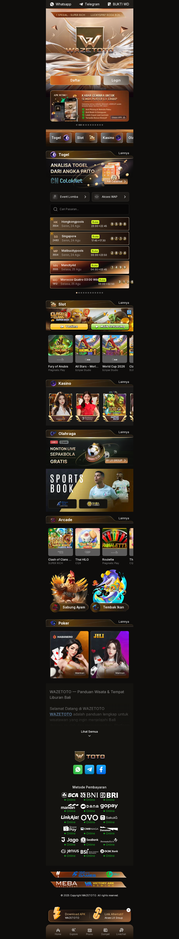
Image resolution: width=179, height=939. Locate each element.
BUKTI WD (121, 4)
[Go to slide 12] (102, 292)
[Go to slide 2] (79, 125)
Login (116, 80)
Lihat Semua (89, 731)
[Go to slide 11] (102, 125)
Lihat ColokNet (113, 181)
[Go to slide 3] (82, 125)
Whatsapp (63, 4)
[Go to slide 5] (88, 125)
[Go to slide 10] (100, 125)
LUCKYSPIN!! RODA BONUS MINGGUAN (102, 15)
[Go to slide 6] (90, 125)
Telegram (92, 4)
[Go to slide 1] (76, 125)
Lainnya (124, 153)
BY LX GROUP (114, 460)
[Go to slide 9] (97, 125)
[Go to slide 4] (86, 125)
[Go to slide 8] (95, 125)
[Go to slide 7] (93, 125)
